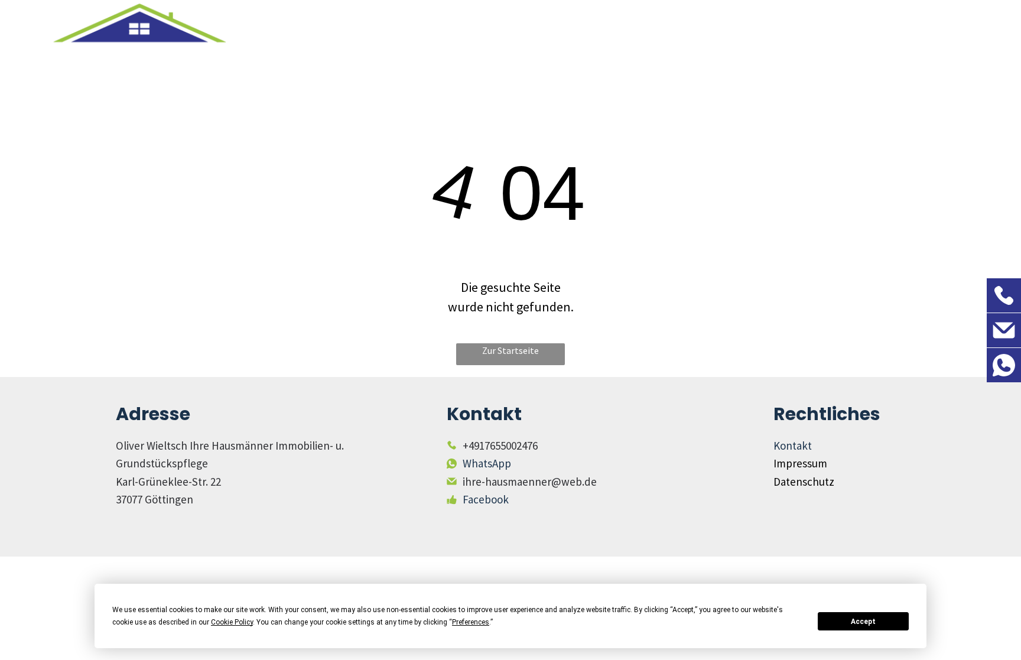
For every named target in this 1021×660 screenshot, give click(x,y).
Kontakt (792, 445)
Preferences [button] (470, 622)
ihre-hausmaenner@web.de (530, 481)
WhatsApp (487, 463)
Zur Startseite (510, 350)
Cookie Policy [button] (232, 622)
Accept (863, 621)
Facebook (486, 499)
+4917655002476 (500, 445)
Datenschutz (803, 481)
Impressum (800, 463)
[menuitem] (597, 53)
